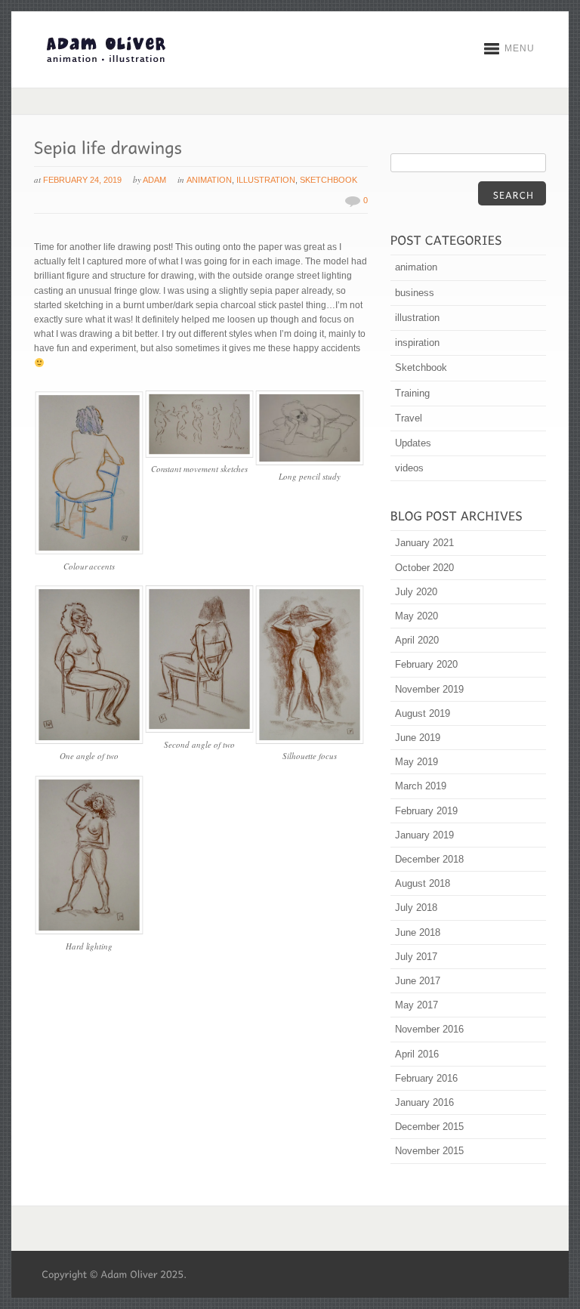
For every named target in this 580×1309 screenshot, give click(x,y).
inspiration (417, 342)
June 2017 (417, 980)
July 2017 (416, 956)
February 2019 (426, 811)
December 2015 (429, 1126)
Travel (408, 418)
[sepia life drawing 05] (310, 462)
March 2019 (420, 786)
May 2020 (416, 616)
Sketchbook (328, 179)
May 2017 (416, 1005)
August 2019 (422, 713)
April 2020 (417, 640)
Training (412, 393)
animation (209, 179)
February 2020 (426, 664)
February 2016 (426, 1078)
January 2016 (424, 1102)
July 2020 (416, 591)
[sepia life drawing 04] (89, 741)
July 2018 (416, 907)
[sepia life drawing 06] (200, 730)
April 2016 (417, 1054)
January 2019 (424, 835)
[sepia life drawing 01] (200, 455)
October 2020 (424, 567)
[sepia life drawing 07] (310, 741)
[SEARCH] (512, 193)
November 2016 (429, 1029)
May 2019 (416, 761)
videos (409, 468)
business (414, 292)
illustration (265, 179)
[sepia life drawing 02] (89, 932)
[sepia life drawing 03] (89, 551)
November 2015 (429, 1150)
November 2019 (429, 689)
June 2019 (417, 737)
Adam (154, 179)
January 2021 (424, 542)
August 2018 (422, 883)
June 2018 (417, 932)
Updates (413, 443)
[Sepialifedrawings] (108, 145)
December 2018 (429, 859)
